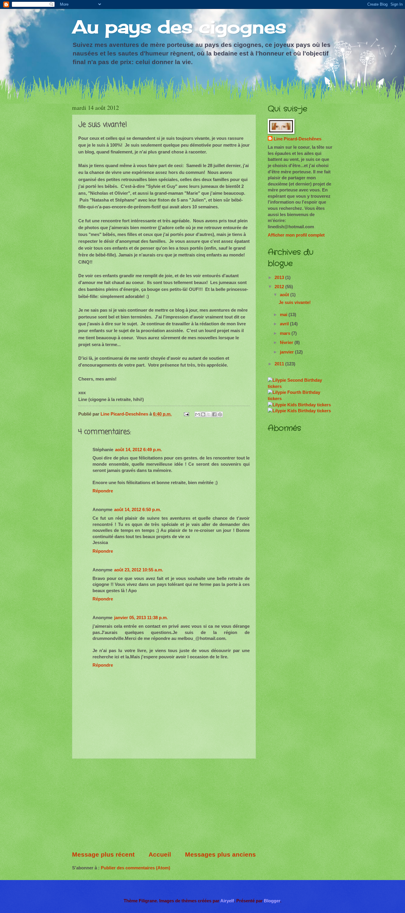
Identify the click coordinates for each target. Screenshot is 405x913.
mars (285, 333)
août (285, 294)
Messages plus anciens (220, 854)
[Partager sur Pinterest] (220, 414)
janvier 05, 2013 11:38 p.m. (141, 617)
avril (285, 323)
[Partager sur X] (209, 414)
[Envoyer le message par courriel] (185, 414)
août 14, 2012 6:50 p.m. (137, 509)
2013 (280, 277)
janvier (287, 352)
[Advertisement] (163, 805)
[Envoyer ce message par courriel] (197, 414)
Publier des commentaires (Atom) (135, 868)
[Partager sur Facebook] (214, 414)
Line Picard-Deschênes (297, 139)
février (287, 342)
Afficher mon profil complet (296, 235)
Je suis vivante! (295, 302)
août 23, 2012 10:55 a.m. (138, 570)
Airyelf (227, 900)
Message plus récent (103, 854)
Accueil (160, 854)
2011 (280, 364)
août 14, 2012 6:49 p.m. (138, 449)
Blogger (272, 900)
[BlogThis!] (203, 414)
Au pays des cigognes (179, 26)
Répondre (103, 491)
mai (284, 314)
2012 (280, 286)
